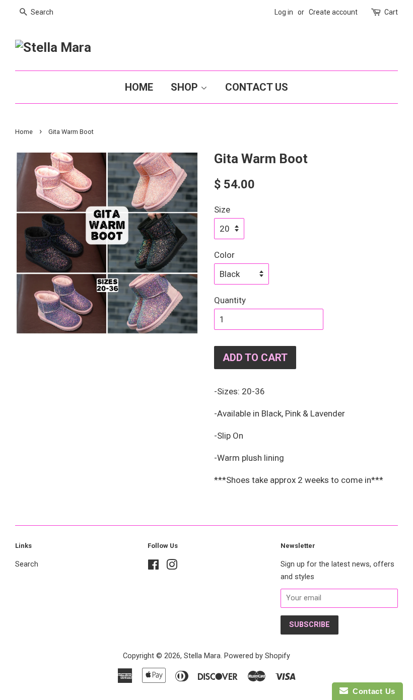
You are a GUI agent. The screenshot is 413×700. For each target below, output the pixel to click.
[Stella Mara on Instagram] (171, 567)
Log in (283, 12)
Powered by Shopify (257, 656)
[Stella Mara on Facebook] (153, 567)
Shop (185, 87)
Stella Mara (202, 656)
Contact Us (256, 87)
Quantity (230, 300)
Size (222, 209)
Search (26, 564)
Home (139, 87)
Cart (391, 12)
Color (224, 255)
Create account (333, 12)
